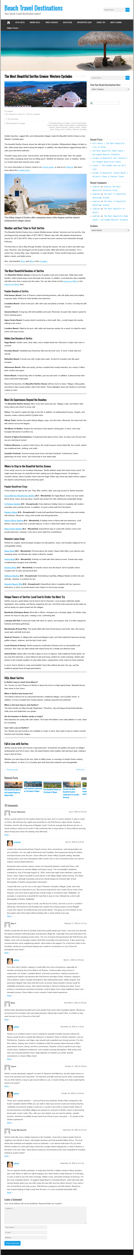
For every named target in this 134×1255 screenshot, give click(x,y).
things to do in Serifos (63, 129)
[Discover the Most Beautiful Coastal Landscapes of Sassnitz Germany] (72, 785)
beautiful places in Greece (60, 123)
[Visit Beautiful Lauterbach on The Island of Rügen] (33, 784)
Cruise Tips (101, 22)
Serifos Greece (74, 127)
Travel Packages (51, 22)
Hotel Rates (20, 22)
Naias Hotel (9, 551)
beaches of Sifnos (11, 284)
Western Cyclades (80, 129)
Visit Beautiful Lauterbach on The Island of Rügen (33, 789)
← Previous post (11, 769)
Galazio (8, 512)
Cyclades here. (24, 170)
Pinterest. (70, 167)
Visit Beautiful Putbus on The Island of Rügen (52, 790)
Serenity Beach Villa (13, 584)
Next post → (81, 769)
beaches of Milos (70, 281)
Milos (32, 261)
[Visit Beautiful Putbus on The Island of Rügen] (53, 785)
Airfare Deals (35, 22)
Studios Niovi (10, 567)
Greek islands (52, 125)
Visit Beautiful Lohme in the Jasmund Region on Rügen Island (12, 792)
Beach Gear (67, 22)
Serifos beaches (61, 127)
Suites (14, 512)
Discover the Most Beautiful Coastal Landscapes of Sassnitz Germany (71, 793)
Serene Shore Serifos (13, 520)
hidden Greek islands (67, 125)
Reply (6, 835)
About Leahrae (116, 22)
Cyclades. (44, 261)
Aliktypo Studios (11, 576)
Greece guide (48, 167)
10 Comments (13, 119)
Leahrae (10, 111)
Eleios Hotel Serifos (13, 529)
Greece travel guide (78, 123)
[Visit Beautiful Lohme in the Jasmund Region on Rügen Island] (14, 785)
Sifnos (22, 261)
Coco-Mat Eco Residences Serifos (19, 496)
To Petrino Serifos (12, 504)
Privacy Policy (12, 28)
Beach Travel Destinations (33, 7)
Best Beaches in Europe (16, 123)
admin (16, 960)
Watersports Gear (84, 22)
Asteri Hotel (9, 559)
